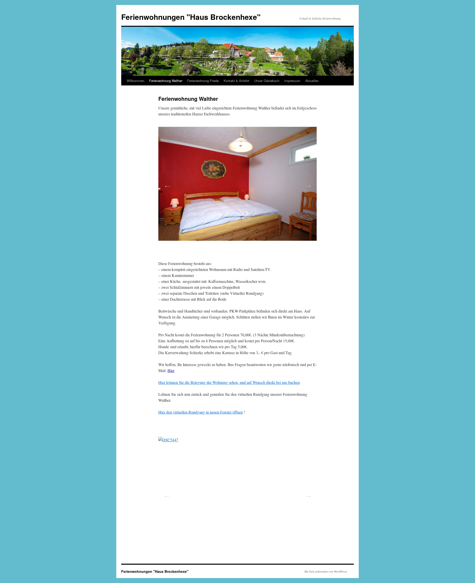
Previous (165, 183)
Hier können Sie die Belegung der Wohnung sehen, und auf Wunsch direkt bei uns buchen (229, 382)
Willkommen (135, 80)
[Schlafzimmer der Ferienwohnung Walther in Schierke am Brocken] (237, 184)
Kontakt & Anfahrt (236, 80)
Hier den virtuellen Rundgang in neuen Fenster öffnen (200, 412)
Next (306, 183)
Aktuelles (312, 80)
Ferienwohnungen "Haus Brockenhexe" (191, 16)
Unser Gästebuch (266, 80)
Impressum (292, 80)
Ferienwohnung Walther (165, 80)
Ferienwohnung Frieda (203, 80)
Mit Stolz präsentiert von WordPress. (326, 571)
